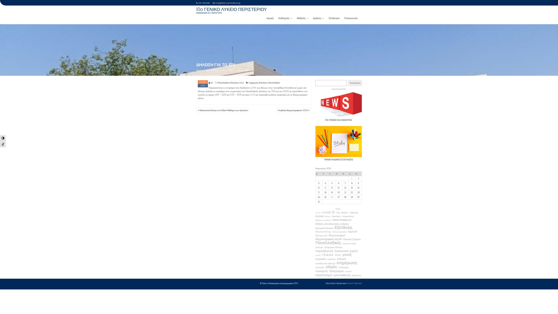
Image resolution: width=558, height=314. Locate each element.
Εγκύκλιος (327, 220)
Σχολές (318, 255)
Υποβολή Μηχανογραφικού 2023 (293, 110)
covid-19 (328, 212)
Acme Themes (354, 283)
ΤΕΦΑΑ (338, 255)
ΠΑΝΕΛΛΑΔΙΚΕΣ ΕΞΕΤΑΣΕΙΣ (338, 159)
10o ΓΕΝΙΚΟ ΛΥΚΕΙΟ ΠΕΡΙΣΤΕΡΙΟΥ (231, 9)
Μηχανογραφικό (337, 235)
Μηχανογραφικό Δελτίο (328, 239)
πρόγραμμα (336, 271)
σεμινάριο (348, 271)
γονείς (347, 254)
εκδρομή (341, 259)
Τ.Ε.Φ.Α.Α (327, 255)
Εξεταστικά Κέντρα (323, 232)
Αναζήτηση (355, 82)
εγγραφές (320, 259)
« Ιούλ (337, 208)
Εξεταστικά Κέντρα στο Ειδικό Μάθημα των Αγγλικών (224, 110)
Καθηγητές (284, 18)
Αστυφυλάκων (348, 216)
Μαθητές (301, 18)
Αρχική (270, 18)
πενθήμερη (343, 267)
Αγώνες (327, 216)
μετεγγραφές (319, 267)
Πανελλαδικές (274, 82)
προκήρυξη (321, 271)
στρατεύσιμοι (323, 275)
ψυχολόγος (356, 275)
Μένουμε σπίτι (321, 235)
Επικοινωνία (351, 18)
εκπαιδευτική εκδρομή (325, 263)
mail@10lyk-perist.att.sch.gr (227, 3)
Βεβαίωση (318, 220)
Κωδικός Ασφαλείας (340, 232)
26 (332, 197)
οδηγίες (331, 267)
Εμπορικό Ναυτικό (324, 228)
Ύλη (338, 212)
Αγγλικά (319, 216)
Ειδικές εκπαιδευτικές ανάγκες (332, 224)
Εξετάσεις (263, 82)
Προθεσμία (319, 247)
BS (212, 82)
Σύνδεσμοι (334, 18)
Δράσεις (317, 18)
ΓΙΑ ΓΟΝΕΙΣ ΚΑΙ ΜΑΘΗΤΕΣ (338, 120)
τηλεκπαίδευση (341, 275)
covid (318, 213)
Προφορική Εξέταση (333, 247)
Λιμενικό (352, 231)
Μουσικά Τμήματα (352, 239)
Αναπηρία (336, 216)
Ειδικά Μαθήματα (341, 220)
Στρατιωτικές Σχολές (346, 251)
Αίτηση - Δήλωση (349, 212)
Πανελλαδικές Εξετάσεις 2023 (231, 82)
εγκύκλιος (331, 259)
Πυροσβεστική (324, 251)
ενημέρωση (253, 82)
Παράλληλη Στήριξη (349, 244)
